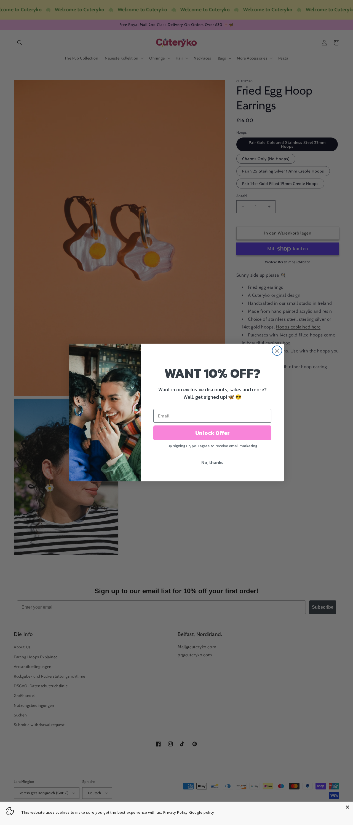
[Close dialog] (277, 350)
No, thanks (212, 462)
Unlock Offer (212, 433)
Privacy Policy (175, 812)
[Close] (347, 807)
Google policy (201, 812)
